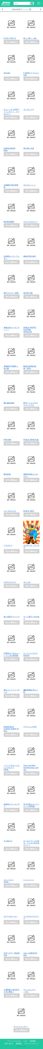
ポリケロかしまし (11, 916)
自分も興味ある (12, 42)
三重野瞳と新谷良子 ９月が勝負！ (12, 990)
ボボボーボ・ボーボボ (31, 546)
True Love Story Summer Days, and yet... (30, 767)
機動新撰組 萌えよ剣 (30, 691)
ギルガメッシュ (29, 185)
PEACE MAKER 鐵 (30, 439)
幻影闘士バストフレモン (12, 257)
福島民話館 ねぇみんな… (30, 475)
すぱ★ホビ (8, 841)
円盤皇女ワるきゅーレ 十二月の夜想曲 (12, 654)
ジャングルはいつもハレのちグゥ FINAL (12, 767)
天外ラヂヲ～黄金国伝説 (12, 954)
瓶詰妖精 (7, 474)
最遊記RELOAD (29, 256)
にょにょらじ (28, 879)
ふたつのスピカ (10, 511)
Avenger (7, 73)
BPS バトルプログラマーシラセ (30, 404)
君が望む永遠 (28, 148)
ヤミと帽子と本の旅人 (31, 617)
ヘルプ (25, 1041)
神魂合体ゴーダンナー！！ (12, 328)
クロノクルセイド (30, 221)
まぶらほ (26, 582)
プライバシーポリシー (31, 1043)
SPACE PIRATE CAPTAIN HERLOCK (29, 329)
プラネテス (8, 545)
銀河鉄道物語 (9, 221)
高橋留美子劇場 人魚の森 (11, 367)
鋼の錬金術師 (9, 403)
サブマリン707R (29, 726)
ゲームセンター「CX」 (29, 990)
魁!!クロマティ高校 (11, 293)
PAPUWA (7, 439)
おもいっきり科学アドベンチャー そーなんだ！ (12, 111)
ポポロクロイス (10, 582)
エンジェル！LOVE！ (9, 880)
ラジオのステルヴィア (31, 917)
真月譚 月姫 (28, 293)
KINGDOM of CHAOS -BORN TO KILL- (11, 728)
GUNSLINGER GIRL (9, 149)
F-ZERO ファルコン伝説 (31, 74)
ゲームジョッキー (20, 1026)
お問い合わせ (9, 1043)
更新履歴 (33, 1041)
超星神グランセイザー (12, 805)
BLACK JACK (28, 511)
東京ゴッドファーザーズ (12, 691)
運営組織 (19, 1043)
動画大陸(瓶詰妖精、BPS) (29, 367)
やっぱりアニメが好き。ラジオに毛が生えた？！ (31, 843)
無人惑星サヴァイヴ (12, 616)
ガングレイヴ (28, 109)
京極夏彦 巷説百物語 (11, 186)
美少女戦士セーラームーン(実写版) (31, 805)
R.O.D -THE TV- (10, 38)
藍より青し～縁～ (30, 38)
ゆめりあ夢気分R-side (30, 954)
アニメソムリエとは (13, 1041)
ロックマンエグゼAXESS (30, 654)
